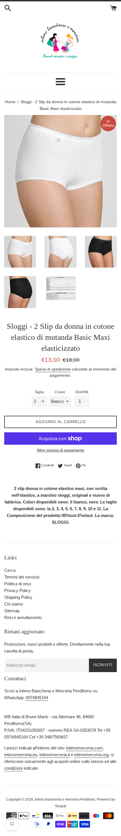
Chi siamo (13, 604)
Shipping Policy (18, 597)
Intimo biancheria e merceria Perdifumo (65, 799)
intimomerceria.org (91, 754)
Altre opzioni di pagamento (60, 450)
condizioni (13, 768)
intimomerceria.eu (20, 754)
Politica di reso (17, 583)
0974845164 (37, 697)
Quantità (81, 392)
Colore (60, 392)
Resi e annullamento (23, 617)
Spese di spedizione (53, 369)
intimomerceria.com (84, 747)
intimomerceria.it (54, 754)
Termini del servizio (21, 577)
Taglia (39, 392)
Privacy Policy (17, 590)
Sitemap (11, 610)
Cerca (9, 570)
